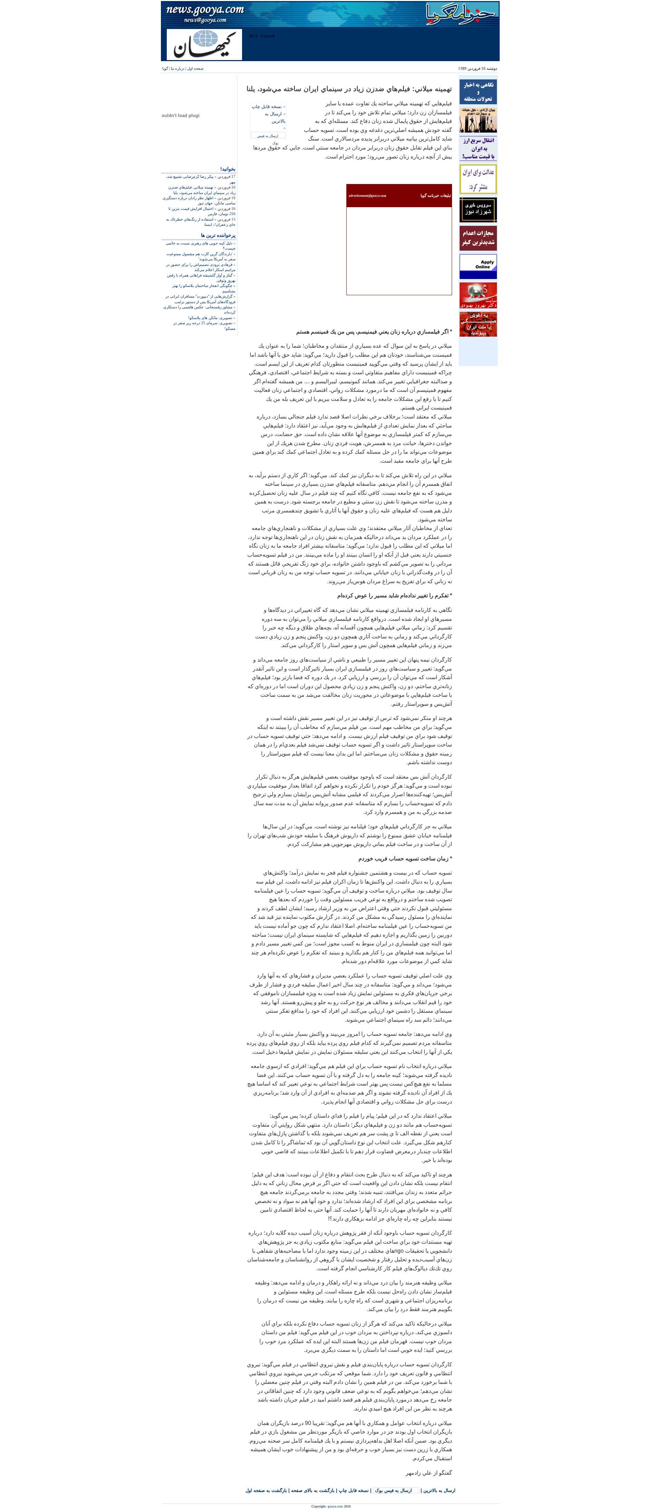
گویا (165, 68)
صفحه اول (195, 68)
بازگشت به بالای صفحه (313, 1490)
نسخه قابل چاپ (267, 106)
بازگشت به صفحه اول (266, 1490)
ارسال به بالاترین (439, 1490)
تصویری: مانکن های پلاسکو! (210, 318)
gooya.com (335, 1506)
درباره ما (177, 68)
